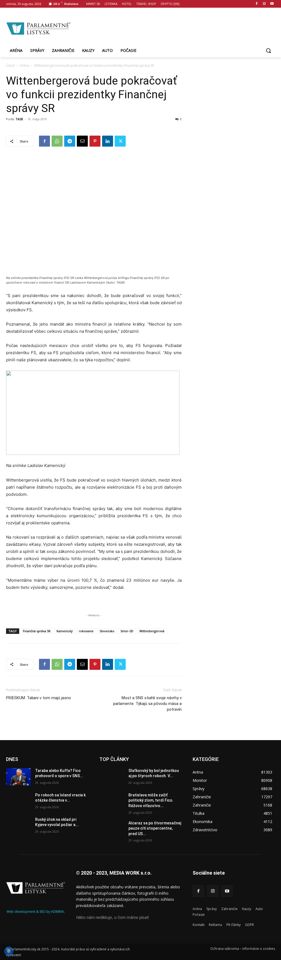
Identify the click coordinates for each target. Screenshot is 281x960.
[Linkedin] (107, 141)
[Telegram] (69, 141)
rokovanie (86, 631)
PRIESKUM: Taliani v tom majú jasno (38, 697)
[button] (268, 50)
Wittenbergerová (151, 631)
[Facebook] (257, 4)
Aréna (24, 65)
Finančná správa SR (36, 631)
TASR (19, 119)
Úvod (10, 65)
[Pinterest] (94, 141)
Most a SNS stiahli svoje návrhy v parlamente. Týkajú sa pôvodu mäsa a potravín (147, 703)
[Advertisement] (173, 27)
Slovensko (107, 631)
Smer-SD (126, 631)
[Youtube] (272, 4)
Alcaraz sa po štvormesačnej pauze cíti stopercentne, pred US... (154, 828)
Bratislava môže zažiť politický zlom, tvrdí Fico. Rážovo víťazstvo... (150, 800)
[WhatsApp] (57, 141)
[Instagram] (264, 4)
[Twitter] (120, 141)
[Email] (82, 141)
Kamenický (65, 631)
